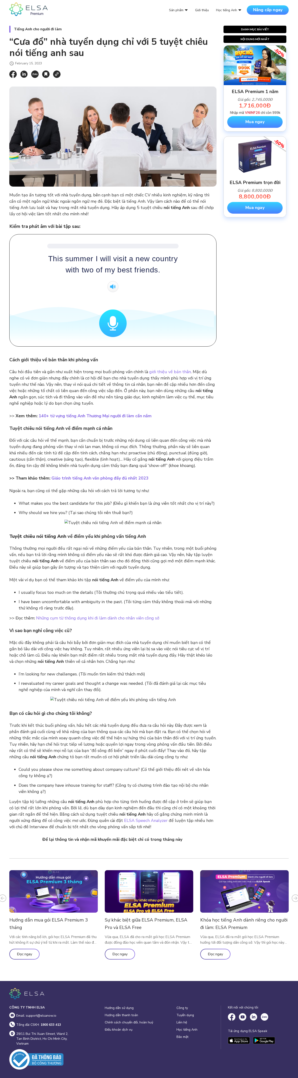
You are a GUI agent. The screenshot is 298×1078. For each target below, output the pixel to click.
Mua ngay (254, 122)
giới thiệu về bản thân (170, 372)
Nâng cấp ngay (267, 10)
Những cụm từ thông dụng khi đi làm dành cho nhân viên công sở (97, 618)
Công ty (182, 1008)
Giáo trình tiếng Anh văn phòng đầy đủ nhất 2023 (99, 478)
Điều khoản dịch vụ (118, 1029)
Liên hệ (181, 1022)
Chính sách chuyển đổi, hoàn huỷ (129, 1022)
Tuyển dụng (185, 1015)
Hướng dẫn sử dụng (119, 1008)
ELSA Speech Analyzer (146, 820)
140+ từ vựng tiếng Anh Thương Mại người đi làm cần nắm (95, 416)
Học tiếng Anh (186, 1029)
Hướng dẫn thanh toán (121, 1015)
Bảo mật (182, 1037)
